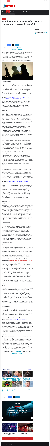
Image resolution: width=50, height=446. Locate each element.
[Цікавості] (9, 6)
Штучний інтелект (16, 11)
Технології (7, 11)
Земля (24, 11)
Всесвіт (27, 11)
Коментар (17, 438)
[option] (17, 411)
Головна (3, 11)
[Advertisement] (17, 36)
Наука (11, 11)
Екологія (21, 11)
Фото (30, 11)
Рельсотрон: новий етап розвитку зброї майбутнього (20, 260)
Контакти (33, 11)
